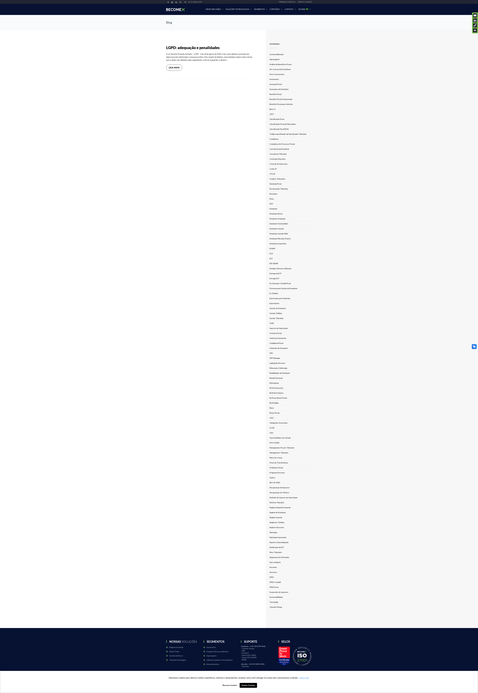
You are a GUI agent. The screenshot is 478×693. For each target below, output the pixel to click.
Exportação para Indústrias (279, 298)
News (271, 408)
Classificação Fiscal (276, 119)
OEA (271, 433)
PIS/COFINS (274, 443)
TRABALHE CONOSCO (287, 2)
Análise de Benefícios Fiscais (280, 64)
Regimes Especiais (176, 647)
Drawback (273, 209)
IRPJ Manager (274, 358)
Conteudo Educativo (277, 159)
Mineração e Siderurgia (278, 368)
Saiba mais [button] (304, 678)
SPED (271, 577)
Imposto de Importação (278, 328)
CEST (271, 114)
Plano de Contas (275, 458)
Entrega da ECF (275, 273)
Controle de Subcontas (278, 164)
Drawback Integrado (277, 219)
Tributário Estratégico (177, 660)
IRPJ (271, 353)
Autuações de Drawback (279, 89)
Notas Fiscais (274, 413)
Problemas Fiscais (276, 468)
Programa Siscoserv (277, 473)
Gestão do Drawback (277, 308)
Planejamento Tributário (278, 453)
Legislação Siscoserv (277, 363)
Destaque (273, 194)
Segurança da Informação (279, 557)
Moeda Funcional (276, 378)
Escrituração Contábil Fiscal (280, 283)
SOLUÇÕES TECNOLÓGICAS (237, 9)
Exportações (274, 303)
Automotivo (274, 79)
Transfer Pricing (275, 607)
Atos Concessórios (276, 74)
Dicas (271, 199)
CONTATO (289, 9)
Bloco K (272, 109)
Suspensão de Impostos (278, 592)
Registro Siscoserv (276, 527)
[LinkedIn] (475, 20)
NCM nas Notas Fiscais (278, 398)
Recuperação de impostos (279, 487)
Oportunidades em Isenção (280, 438)
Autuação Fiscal (275, 84)
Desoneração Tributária (278, 189)
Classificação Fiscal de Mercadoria (282, 124)
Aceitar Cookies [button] (248, 685)
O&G (271, 418)
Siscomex (273, 567)
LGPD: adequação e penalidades (193, 47)
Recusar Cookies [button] (230, 685)
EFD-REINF (273, 263)
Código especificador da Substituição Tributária (287, 134)
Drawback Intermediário (278, 224)
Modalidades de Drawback (279, 373)
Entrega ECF (274, 278)
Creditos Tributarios (277, 179)
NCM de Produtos (276, 393)
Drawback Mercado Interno (280, 239)
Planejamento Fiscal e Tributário (281, 448)
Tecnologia (273, 602)
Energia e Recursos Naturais (280, 268)
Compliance (274, 139)
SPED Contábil (275, 582)
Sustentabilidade (276, 597)
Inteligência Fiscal (276, 343)
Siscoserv (273, 572)
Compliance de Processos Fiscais (282, 144)
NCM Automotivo (276, 388)
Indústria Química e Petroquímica (219, 660)
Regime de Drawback (277, 512)
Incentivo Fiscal (275, 333)
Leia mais (174, 67)
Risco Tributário (275, 552)
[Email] (475, 15)
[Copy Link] (475, 25)
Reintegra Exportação (277, 537)
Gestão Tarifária (275, 313)
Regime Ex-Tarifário (276, 522)
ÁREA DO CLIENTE (305, 2)
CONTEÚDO (275, 9)
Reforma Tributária (276, 502)
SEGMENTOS (259, 9)
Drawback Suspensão (277, 243)
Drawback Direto (276, 214)
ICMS (271, 323)
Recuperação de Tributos (279, 492)
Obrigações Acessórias (278, 423)
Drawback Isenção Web (278, 234)
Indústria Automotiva (277, 338)
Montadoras (274, 383)
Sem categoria (275, 562)
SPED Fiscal (273, 587)
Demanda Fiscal (275, 184)
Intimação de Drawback (278, 348)
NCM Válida (273, 403)
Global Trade (174, 651)
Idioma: (302, 9)
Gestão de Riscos (176, 656)
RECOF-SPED (274, 483)
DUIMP (272, 248)
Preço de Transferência (278, 463)
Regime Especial (275, 517)
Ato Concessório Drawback (280, 69)
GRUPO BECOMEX (213, 9)
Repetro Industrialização (279, 542)
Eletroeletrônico (213, 664)
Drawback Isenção (276, 229)
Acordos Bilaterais (276, 54)
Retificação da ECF (276, 547)
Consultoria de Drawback (279, 149)
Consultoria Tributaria (278, 154)
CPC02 (272, 174)
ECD (271, 253)
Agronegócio (274, 59)
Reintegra (273, 532)
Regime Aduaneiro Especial (280, 507)
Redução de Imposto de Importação (283, 497)
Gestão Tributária (276, 318)
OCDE (271, 428)
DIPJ (271, 204)
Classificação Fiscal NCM (279, 129)
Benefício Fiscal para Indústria (281, 104)
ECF (271, 258)
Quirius (272, 478)
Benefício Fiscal (275, 94)
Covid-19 (273, 169)
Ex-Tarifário (273, 293)
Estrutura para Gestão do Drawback (283, 288)
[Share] (475, 30)
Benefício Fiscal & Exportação (280, 99)
